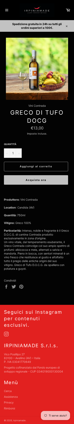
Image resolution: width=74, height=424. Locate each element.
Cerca (8, 391)
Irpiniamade (19, 420)
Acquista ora (36, 180)
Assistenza (11, 396)
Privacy (9, 402)
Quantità (10, 144)
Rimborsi (9, 408)
